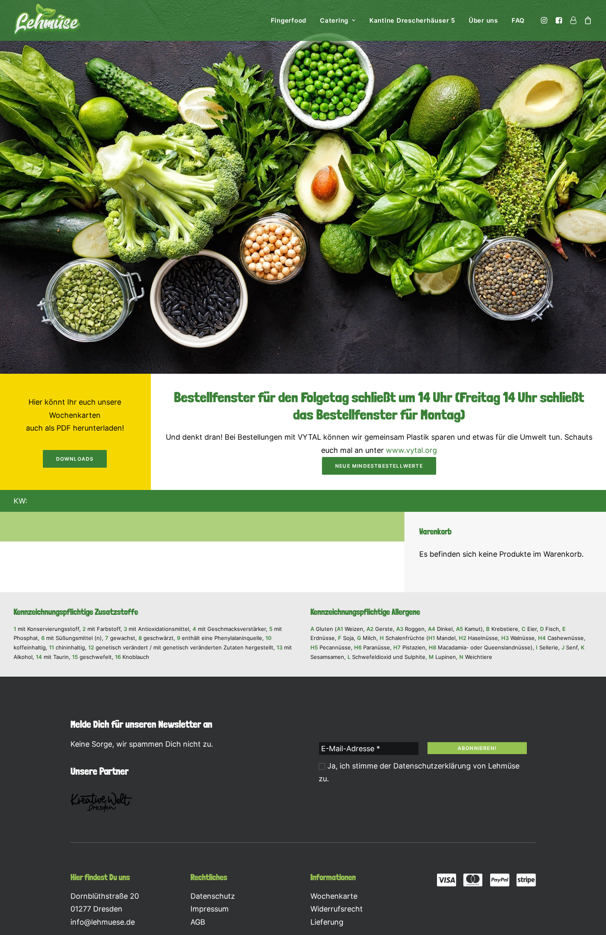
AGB (197, 922)
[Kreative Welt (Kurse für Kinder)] (101, 802)
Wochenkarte (333, 896)
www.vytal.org (411, 450)
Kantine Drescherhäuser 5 (412, 20)
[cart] (586, 20)
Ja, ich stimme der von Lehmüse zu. (419, 772)
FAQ (518, 20)
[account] (573, 20)
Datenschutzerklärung (432, 766)
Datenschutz (212, 896)
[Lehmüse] (47, 20)
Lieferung (326, 922)
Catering (334, 20)
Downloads (75, 459)
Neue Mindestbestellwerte (379, 466)
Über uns (483, 20)
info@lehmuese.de (102, 922)
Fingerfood (289, 20)
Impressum (209, 909)
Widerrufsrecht (336, 909)
